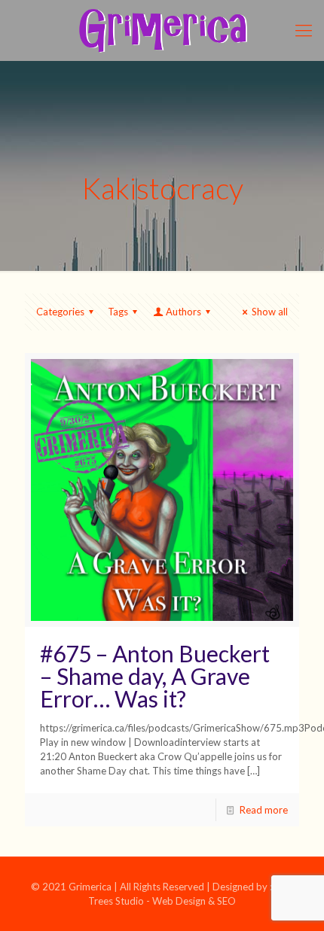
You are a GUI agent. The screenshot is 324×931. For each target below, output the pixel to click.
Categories (60, 312)
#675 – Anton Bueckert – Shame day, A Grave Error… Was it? (155, 676)
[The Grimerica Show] (162, 30)
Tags (118, 312)
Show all (270, 312)
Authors (183, 312)
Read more (264, 810)
